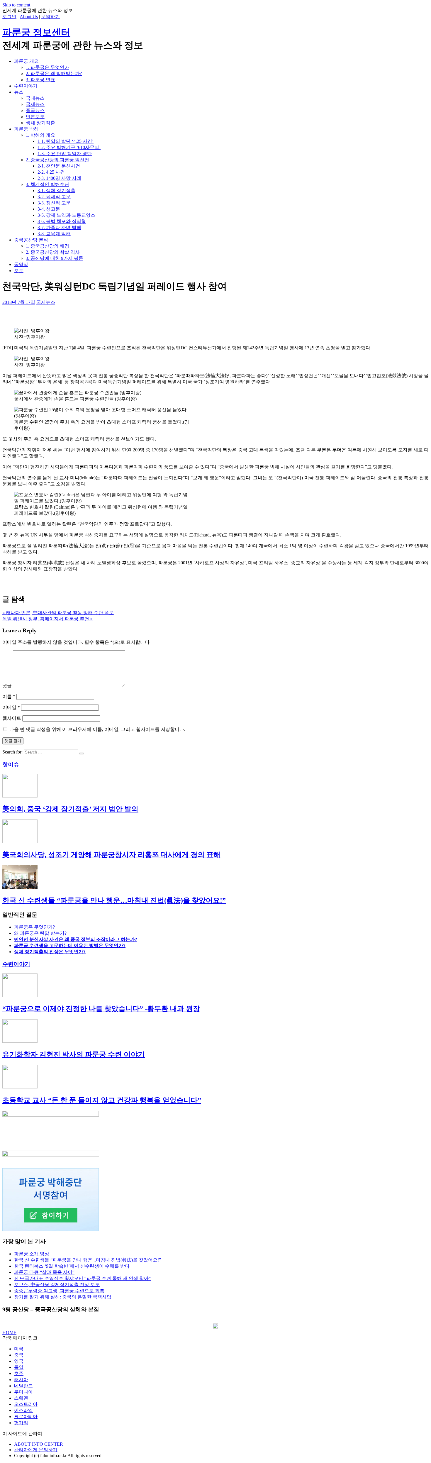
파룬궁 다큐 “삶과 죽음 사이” (44, 1272)
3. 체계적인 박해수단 (47, 184)
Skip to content (16, 4)
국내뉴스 (35, 98)
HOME (9, 1332)
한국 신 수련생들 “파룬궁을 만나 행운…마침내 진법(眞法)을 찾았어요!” (114, 900)
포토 (18, 270)
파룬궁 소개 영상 (31, 1253)
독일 (18, 1367)
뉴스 (18, 91)
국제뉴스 (35, 104)
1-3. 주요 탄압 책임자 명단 (65, 153)
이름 (8, 696)
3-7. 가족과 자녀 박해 (59, 227)
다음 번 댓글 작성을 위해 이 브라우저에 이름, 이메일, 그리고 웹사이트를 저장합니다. (97, 729)
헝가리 (21, 1422)
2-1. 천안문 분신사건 (59, 165)
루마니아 (23, 1391)
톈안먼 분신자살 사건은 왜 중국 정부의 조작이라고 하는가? (75, 939)
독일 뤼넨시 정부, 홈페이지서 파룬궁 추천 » (47, 618)
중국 (18, 1354)
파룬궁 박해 (26, 128)
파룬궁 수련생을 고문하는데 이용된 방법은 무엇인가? (69, 945)
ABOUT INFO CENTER (38, 1444)
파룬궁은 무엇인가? (34, 926)
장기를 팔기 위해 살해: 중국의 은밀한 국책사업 (62, 1296)
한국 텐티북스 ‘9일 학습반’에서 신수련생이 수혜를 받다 (72, 1266)
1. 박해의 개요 (40, 135)
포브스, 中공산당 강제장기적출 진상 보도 (57, 1284)
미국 (18, 1348)
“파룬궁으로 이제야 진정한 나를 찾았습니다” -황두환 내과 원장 (101, 1008)
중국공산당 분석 (31, 239)
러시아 (21, 1379)
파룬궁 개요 (26, 61)
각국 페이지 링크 (20, 1337)
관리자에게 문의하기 (35, 1449)
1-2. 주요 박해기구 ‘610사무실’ (69, 147)
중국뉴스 (35, 110)
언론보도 (35, 116)
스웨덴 (21, 1398)
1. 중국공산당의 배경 (47, 245)
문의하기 (50, 16)
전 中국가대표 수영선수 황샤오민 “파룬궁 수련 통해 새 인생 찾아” (82, 1278)
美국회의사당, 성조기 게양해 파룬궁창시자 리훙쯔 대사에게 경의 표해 (111, 855)
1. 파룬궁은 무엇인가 (47, 67)
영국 (18, 1361)
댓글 (7, 685)
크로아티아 (26, 1416)
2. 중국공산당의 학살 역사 (53, 252)
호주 (18, 1373)
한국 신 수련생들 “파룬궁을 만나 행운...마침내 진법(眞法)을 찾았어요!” (87, 1259)
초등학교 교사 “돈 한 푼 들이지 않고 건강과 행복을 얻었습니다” (101, 1100)
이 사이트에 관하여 (22, 1433)
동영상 (21, 264)
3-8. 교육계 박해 (54, 233)
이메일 (11, 707)
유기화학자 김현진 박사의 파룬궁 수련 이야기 (73, 1054)
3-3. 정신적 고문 (54, 202)
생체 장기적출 (40, 122)
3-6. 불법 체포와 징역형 (62, 221)
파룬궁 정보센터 (36, 32)
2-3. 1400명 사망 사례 (59, 178)
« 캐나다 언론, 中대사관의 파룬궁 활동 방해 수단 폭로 (58, 612)
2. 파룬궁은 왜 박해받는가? (54, 73)
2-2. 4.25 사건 (51, 172)
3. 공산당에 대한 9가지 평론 (54, 258)
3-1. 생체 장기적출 (56, 190)
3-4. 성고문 (49, 208)
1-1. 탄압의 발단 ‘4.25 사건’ (66, 141)
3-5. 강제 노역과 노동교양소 (66, 215)
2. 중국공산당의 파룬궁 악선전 (57, 159)
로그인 (9, 16)
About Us (29, 16)
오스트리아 (26, 1404)
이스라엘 (23, 1410)
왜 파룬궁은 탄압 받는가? (40, 933)
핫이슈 (10, 764)
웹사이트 (11, 718)
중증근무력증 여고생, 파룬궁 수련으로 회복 (59, 1290)
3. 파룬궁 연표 (40, 79)
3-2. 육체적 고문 (54, 196)
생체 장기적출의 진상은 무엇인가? (50, 951)
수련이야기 (26, 85)
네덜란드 (23, 1385)
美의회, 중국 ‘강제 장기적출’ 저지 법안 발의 (70, 809)
